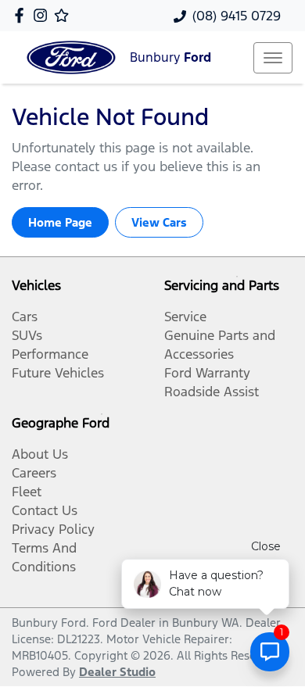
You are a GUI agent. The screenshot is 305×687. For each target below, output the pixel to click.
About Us (40, 454)
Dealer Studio (117, 671)
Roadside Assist (211, 391)
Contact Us (44, 510)
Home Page (60, 222)
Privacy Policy (53, 529)
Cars (25, 316)
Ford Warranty (207, 372)
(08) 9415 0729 (236, 15)
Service (185, 316)
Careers (34, 472)
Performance (50, 354)
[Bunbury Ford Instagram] (43, 15)
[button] (272, 57)
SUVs (27, 335)
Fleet (26, 491)
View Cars (159, 222)
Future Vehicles (58, 372)
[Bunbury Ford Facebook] (22, 15)
